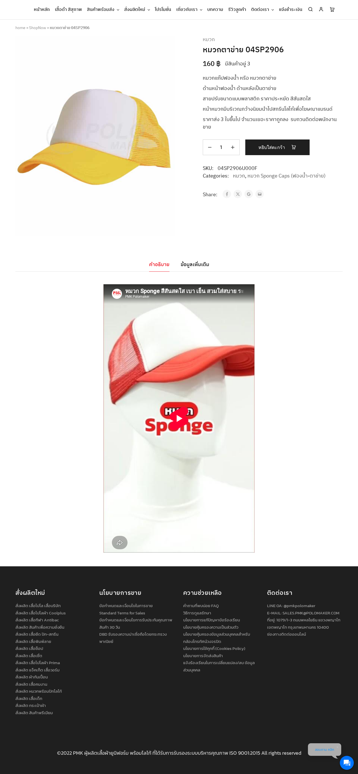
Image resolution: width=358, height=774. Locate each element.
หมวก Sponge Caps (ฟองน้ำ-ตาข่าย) (287, 176)
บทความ (215, 10)
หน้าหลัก (42, 10)
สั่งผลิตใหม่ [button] (134, 10)
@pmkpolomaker (299, 605)
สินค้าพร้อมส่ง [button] (100, 10)
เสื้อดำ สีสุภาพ (68, 10)
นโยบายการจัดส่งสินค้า (203, 655)
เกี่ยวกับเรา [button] (186, 10)
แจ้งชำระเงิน (290, 10)
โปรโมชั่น (163, 10)
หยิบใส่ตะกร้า (272, 147)
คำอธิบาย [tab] (159, 265)
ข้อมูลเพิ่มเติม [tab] (195, 265)
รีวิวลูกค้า (237, 10)
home (20, 28)
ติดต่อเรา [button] (260, 10)
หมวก (209, 40)
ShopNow (37, 28)
